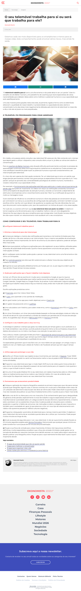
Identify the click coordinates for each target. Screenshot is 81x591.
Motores (40, 519)
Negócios (40, 526)
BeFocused (33, 318)
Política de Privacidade (56, 580)
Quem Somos (31, 576)
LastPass (32, 304)
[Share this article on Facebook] (15, 86)
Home (6, 10)
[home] (40, 3)
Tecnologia (15, 10)
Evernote (9, 293)
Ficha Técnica (58, 576)
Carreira (40, 504)
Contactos (21, 576)
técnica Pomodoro (35, 422)
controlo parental (15, 260)
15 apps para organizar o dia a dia (19, 448)
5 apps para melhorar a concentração (20, 446)
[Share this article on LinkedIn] (65, 86)
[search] (78, 3)
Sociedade (40, 530)
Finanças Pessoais (40, 511)
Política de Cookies (23, 580)
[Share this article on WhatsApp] (40, 86)
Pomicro (47, 318)
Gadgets (23, 10)
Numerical (55, 307)
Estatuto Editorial (44, 576)
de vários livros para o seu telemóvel (59, 335)
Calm (8, 297)
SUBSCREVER (40, 562)
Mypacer (63, 356)
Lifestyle (40, 515)
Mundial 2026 (40, 523)
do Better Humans (19, 166)
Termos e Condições (39, 580)
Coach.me (50, 300)
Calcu (71, 307)
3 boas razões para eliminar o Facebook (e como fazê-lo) (27, 450)
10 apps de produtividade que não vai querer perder (26, 444)
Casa (41, 508)
